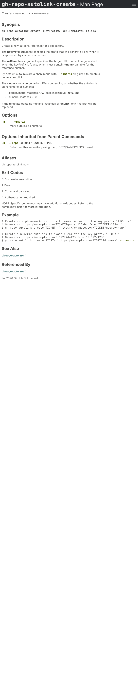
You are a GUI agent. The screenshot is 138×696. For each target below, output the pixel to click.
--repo (13, 143)
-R (3, 143)
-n (3, 121)
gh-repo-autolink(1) (14, 255)
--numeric (65, 74)
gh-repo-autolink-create (52, 4)
